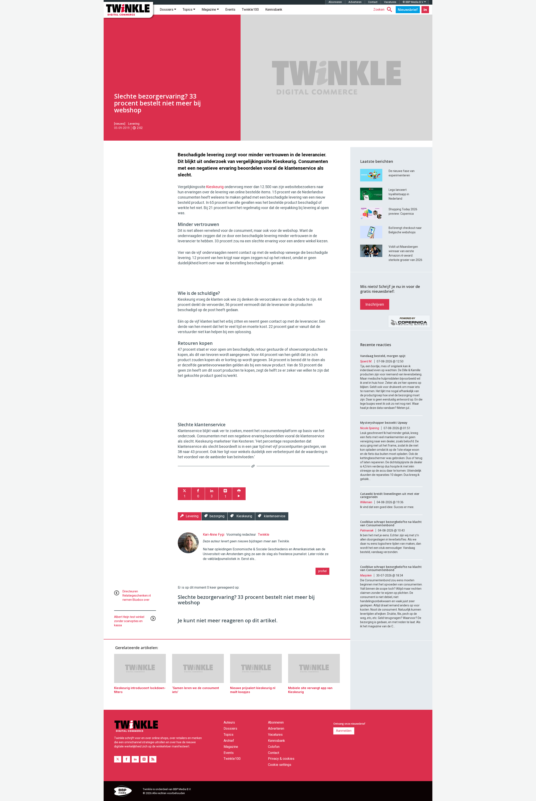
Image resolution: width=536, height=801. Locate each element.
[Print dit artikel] (239, 493)
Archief (229, 741)
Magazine (209, 10)
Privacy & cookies (281, 759)
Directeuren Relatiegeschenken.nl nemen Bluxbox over (136, 595)
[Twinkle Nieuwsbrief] (408, 9)
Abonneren (335, 2)
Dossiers (167, 10)
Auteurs (229, 722)
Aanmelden (344, 730)
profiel (322, 571)
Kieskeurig (215, 187)
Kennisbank (273, 10)
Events (230, 10)
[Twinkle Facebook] (126, 759)
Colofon (274, 747)
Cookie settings (279, 765)
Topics (188, 10)
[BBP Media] (127, 791)
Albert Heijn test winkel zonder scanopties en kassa (129, 621)
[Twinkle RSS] (152, 759)
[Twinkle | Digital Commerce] (128, 10)
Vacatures (390, 2)
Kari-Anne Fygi (213, 535)
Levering (133, 123)
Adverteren (355, 2)
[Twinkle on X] (117, 759)
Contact (373, 2)
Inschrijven (374, 304)
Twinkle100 (250, 10)
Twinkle (263, 535)
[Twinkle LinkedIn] (425, 9)
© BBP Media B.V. (413, 2)
